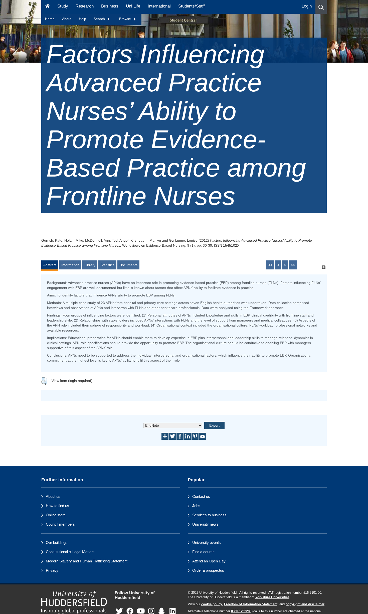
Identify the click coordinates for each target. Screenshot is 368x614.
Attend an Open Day (209, 561)
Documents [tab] (128, 265)
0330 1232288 (241, 611)
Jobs (196, 506)
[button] (321, 7)
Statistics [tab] (107, 265)
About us (53, 496)
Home (50, 19)
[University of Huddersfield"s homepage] (74, 602)
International (159, 6)
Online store (56, 515)
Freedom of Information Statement (250, 604)
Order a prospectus (208, 570)
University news (205, 524)
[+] (323, 267)
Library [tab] (89, 265)
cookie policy (211, 604)
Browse (125, 19)
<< (270, 265)
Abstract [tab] (49, 265)
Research (85, 6)
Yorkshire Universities (272, 597)
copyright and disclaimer (305, 604)
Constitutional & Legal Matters (70, 552)
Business (109, 6)
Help (82, 19)
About (66, 19)
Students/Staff (191, 6)
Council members (60, 524)
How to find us (57, 506)
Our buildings (56, 542)
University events (206, 542)
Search (100, 19)
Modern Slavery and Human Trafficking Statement (86, 561)
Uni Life (133, 6)
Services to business (209, 515)
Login (307, 6)
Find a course (203, 552)
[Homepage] (47, 7)
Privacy (52, 570)
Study (62, 6)
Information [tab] (70, 265)
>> (293, 265)
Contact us (201, 496)
